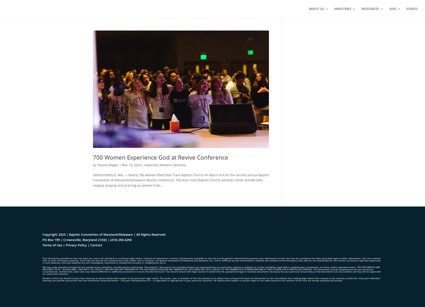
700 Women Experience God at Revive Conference (160, 157)
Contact (96, 245)
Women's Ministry (172, 165)
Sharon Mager (107, 165)
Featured (151, 165)
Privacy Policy (76, 245)
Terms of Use (52, 245)
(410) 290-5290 (121, 240)
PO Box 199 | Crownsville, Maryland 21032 (74, 240)
